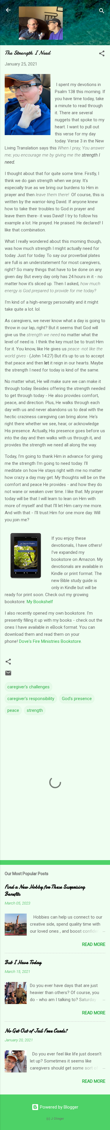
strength (35, 710)
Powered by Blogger (58, 1107)
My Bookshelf (40, 601)
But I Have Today (23, 962)
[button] (101, 54)
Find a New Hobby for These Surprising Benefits (45, 890)
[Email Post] (8, 675)
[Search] (101, 12)
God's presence (77, 698)
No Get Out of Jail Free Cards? (36, 1031)
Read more (93, 944)
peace (13, 710)
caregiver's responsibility (30, 698)
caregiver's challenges (28, 687)
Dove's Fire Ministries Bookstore (50, 641)
